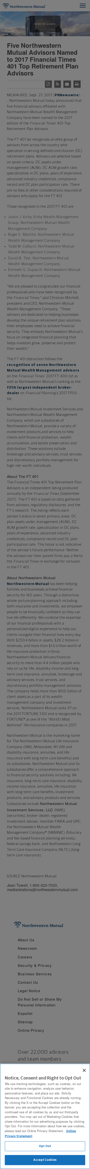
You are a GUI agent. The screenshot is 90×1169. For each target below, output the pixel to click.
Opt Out (45, 1146)
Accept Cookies (45, 1160)
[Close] (84, 1070)
